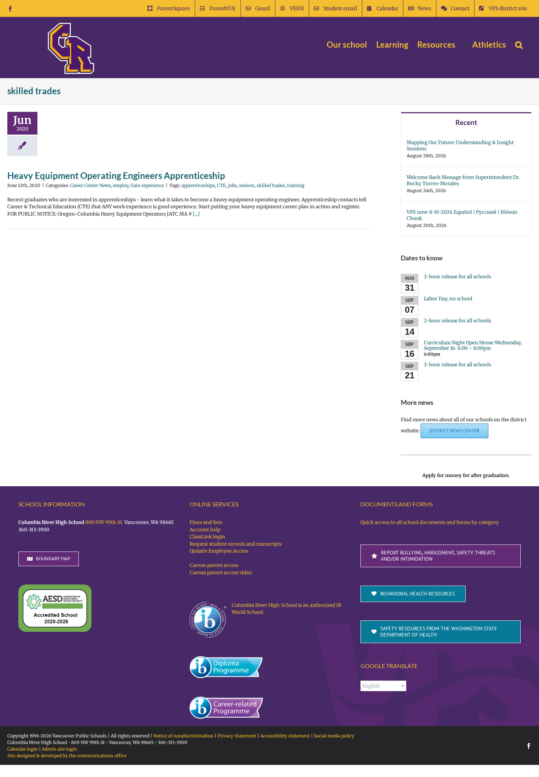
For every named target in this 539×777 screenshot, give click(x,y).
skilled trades (271, 185)
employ (120, 185)
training (295, 185)
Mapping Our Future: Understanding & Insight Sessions (460, 145)
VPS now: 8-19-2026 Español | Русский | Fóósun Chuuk (462, 215)
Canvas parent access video (221, 572)
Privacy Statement (236, 735)
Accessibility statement (285, 735)
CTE (221, 185)
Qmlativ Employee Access (219, 551)
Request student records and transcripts (236, 544)
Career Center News (90, 185)
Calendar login (22, 749)
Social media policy (334, 735)
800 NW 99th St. (104, 522)
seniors (246, 185)
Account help (205, 530)
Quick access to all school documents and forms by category (429, 522)
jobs (232, 185)
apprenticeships (198, 185)
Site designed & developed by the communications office (66, 755)
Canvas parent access (214, 565)
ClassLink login (207, 537)
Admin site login (59, 749)
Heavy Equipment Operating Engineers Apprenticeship (116, 175)
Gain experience (147, 185)
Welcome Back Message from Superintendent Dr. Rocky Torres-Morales (463, 180)
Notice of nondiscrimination (183, 735)
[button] (518, 44)
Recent (466, 122)
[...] (196, 214)
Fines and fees (206, 522)
